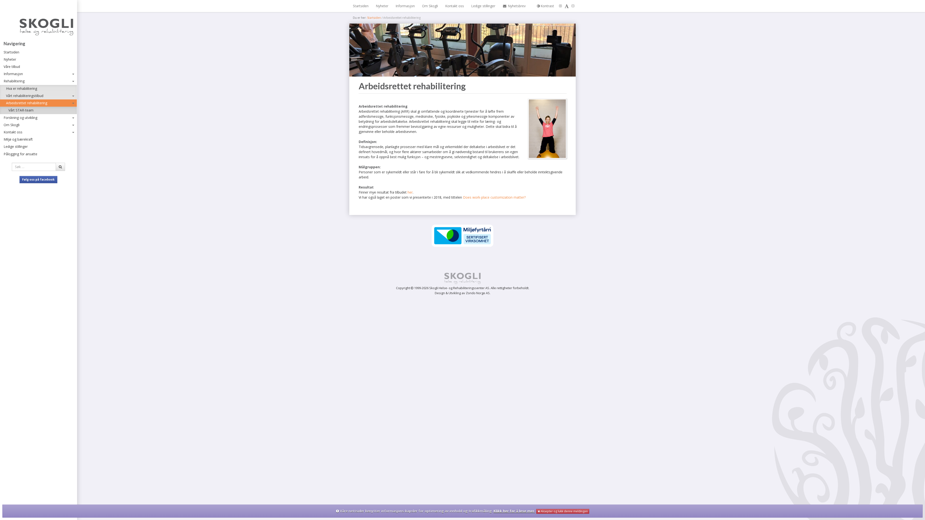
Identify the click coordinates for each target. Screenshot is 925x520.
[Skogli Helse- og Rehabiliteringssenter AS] (38, 22)
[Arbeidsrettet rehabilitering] (462, 50)
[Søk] (60, 167)
